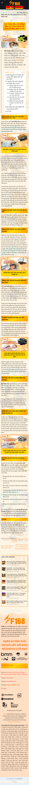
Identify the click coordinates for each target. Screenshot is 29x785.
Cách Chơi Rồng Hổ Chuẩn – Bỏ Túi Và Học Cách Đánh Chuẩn (16, 587)
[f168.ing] (14, 2)
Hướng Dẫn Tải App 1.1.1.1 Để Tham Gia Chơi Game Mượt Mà (21, 546)
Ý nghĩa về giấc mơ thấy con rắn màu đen (16, 94)
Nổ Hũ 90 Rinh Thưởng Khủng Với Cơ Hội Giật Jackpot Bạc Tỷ (16, 562)
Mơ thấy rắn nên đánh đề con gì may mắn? (15, 108)
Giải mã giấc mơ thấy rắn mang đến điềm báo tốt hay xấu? (15, 77)
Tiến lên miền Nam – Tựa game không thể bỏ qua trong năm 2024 (16, 595)
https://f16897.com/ (13, 685)
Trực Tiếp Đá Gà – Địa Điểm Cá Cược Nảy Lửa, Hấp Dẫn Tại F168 (17, 575)
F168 (2, 11)
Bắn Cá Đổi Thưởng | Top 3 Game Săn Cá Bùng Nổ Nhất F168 (17, 601)
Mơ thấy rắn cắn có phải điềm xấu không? (16, 98)
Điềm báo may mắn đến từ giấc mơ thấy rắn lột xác (16, 102)
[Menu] (2, 2)
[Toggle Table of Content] (22, 72)
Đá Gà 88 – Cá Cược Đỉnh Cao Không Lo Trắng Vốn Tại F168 (16, 568)
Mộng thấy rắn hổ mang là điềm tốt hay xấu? (16, 90)
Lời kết (8, 111)
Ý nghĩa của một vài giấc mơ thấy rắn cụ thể (14, 82)
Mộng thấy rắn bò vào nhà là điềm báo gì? (16, 86)
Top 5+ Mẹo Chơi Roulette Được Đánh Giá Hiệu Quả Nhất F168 (16, 581)
